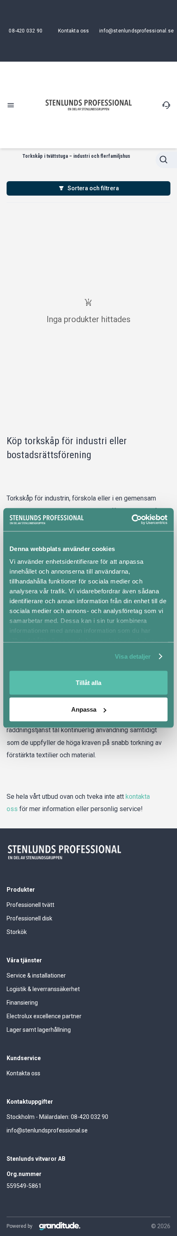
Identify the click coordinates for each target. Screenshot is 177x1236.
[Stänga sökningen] (166, 160)
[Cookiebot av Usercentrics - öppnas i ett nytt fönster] (131, 519)
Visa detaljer (133, 656)
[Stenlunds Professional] (88, 105)
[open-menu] (11, 105)
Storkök (17, 932)
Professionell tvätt (30, 905)
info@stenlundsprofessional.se (47, 1130)
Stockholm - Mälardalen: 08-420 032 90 (57, 1117)
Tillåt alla (88, 682)
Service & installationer (36, 975)
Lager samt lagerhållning (39, 1029)
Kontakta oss (23, 1073)
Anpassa (83, 709)
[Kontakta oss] (166, 105)
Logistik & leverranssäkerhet (43, 989)
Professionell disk (29, 918)
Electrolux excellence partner (44, 1016)
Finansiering (22, 1002)
